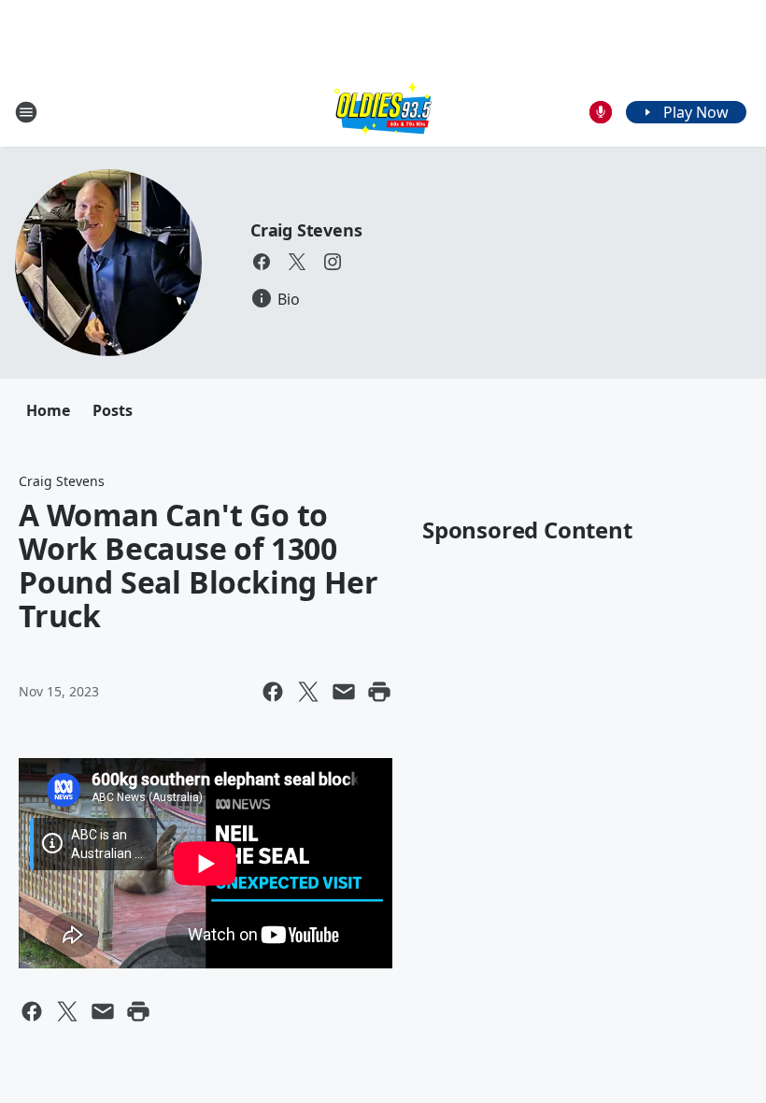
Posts (112, 410)
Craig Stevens (306, 230)
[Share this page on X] (308, 692)
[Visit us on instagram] (332, 262)
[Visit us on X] (297, 262)
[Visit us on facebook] (261, 262)
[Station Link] (383, 111)
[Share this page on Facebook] (273, 692)
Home (48, 410)
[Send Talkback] (600, 112)
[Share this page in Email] (344, 692)
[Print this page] (379, 692)
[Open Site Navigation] (26, 112)
